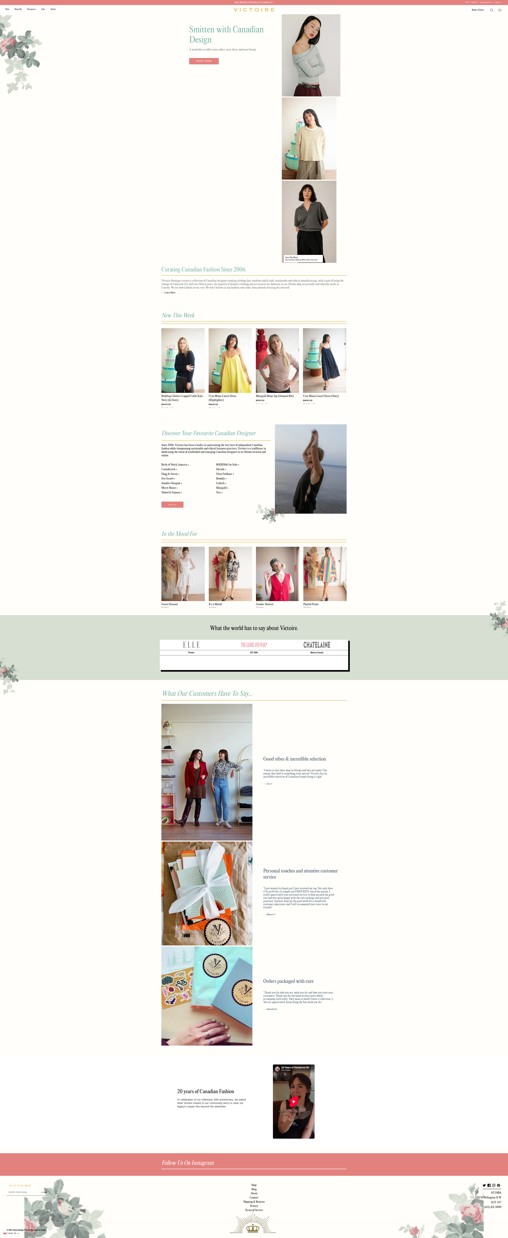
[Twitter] (484, 1185)
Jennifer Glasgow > (171, 483)
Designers (31, 9)
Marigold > (222, 488)
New (7, 9)
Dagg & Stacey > (170, 474)
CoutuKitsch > (169, 469)
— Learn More (168, 292)
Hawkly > (221, 478)
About (53, 9)
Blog (254, 1189)
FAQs (467, 2)
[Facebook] (489, 1185)
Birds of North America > (175, 464)
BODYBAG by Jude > (227, 464)
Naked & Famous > (171, 492)
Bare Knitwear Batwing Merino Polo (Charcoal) (301, 260)
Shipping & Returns (254, 1201)
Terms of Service (254, 1210)
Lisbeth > (221, 483)
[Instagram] (493, 1185)
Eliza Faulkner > (225, 474)
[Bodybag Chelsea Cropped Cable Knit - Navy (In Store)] (183, 360)
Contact (254, 1197)
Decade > (221, 469)
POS (25, 1230)
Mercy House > (169, 488)
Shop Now (204, 61)
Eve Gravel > (168, 478)
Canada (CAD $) (485, 2)
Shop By (18, 9)
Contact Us (474, 2)
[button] (11, 1233)
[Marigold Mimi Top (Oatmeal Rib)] (277, 360)
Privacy (254, 1206)
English (497, 2)
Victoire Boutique (18, 1230)
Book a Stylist (478, 10)
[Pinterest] (498, 1185)
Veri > (219, 492)
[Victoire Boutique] (254, 10)
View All (172, 504)
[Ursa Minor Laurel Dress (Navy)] (324, 360)
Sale (43, 9)
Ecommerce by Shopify (38, 1230)
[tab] (191, 645)
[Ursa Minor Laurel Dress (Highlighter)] (230, 360)
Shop (254, 1185)
